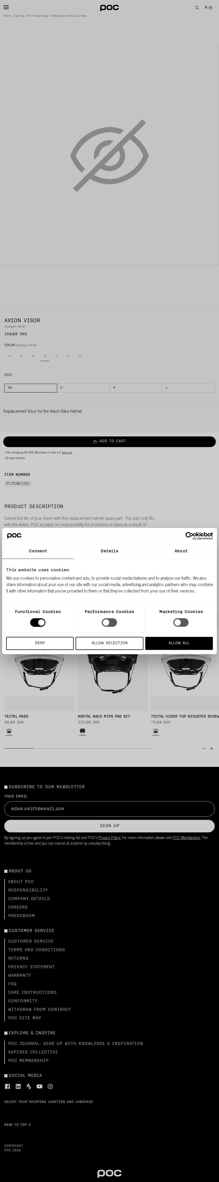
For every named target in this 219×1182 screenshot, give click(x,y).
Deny (40, 643)
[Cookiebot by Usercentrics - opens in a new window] (189, 536)
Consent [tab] (38, 551)
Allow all (179, 643)
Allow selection (110, 643)
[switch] (109, 622)
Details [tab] (110, 551)
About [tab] (181, 551)
